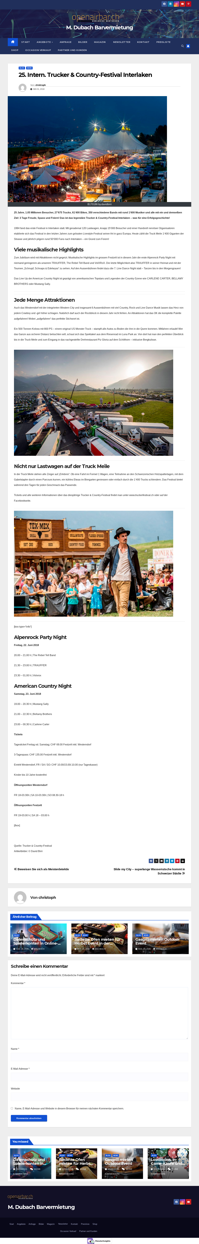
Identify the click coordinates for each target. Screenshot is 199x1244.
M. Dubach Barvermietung (99, 27)
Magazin (100, 42)
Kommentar (18, 983)
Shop (14, 50)
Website (15, 1088)
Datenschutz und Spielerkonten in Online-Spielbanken (35, 943)
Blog (22, 68)
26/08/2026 (22, 1169)
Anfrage (66, 42)
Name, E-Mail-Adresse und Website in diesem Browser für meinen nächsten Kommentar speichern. (69, 1108)
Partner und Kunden (72, 50)
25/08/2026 (68, 1169)
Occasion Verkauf (38, 50)
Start (25, 42)
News (29, 68)
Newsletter (121, 42)
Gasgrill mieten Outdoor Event (157, 941)
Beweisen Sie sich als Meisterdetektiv (43, 869)
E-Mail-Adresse (20, 1068)
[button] (182, 46)
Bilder (82, 42)
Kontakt (143, 42)
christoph (40, 85)
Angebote (44, 42)
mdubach (39, 949)
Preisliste (163, 42)
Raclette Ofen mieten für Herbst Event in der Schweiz (97, 943)
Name (15, 1049)
